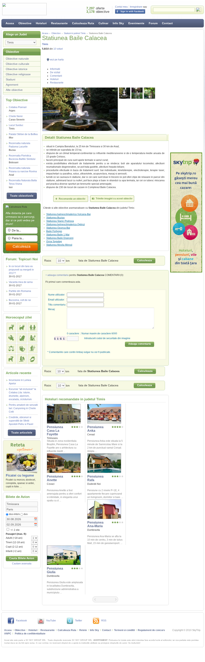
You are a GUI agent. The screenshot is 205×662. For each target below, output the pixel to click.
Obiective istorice (16, 69)
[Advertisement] (186, 91)
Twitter (78, 620)
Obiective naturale (17, 58)
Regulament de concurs (151, 630)
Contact (167, 23)
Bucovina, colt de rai (20, 300)
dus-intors (14, 514)
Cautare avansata (21, 563)
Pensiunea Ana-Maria (95, 524)
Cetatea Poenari (18, 109)
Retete (83, 630)
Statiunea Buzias (55, 217)
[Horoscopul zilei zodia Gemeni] (32, 327)
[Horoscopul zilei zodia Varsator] (22, 359)
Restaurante (59, 23)
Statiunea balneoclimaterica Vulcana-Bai (68, 214)
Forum (153, 23)
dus (26, 514)
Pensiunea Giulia (55, 570)
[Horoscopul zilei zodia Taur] (22, 327)
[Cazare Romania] (186, 212)
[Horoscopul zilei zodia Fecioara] (32, 338)
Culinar (103, 23)
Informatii (55, 69)
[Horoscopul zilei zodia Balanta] (11, 348)
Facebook (21, 620)
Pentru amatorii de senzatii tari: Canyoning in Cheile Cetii (23, 408)
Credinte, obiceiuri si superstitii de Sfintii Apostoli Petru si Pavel (21, 421)
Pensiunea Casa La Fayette (55, 430)
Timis (45, 44)
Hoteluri (41, 23)
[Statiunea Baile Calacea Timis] (80, 109)
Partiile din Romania (20, 291)
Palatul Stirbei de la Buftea (23, 136)
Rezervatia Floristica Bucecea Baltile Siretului (22, 159)
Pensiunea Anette (55, 478)
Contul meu (121, 6)
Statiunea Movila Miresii (59, 244)
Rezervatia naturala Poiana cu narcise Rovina (23, 171)
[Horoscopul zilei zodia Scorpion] (22, 348)
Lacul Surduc (16, 127)
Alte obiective (14, 89)
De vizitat (55, 72)
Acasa (10, 23)
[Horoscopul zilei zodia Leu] (22, 338)
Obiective (24, 23)
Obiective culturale (17, 63)
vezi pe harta (57, 59)
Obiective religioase (18, 74)
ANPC (7, 633)
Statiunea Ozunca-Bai (58, 227)
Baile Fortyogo (54, 231)
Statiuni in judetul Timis (75, 33)
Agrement (12, 84)
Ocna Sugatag (54, 241)
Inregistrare (136, 6)
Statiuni (10, 79)
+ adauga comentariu (57, 275)
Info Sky (118, 23)
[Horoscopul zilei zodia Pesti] (32, 359)
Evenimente (136, 23)
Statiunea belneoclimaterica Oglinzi (65, 224)
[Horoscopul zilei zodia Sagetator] (32, 348)
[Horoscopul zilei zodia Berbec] (11, 327)
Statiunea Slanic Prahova (60, 221)
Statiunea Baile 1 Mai (57, 234)
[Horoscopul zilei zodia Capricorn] (11, 359)
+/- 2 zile (15, 530)
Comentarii (56, 75)
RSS (103, 620)
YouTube (51, 620)
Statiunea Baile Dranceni (59, 238)
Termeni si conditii (124, 630)
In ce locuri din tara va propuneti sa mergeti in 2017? (21, 269)
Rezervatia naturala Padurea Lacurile (19, 146)
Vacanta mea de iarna (21, 282)
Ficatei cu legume (20, 475)
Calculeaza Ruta (83, 23)
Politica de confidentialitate (30, 633)
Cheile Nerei (17, 118)
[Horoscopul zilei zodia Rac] (11, 338)
